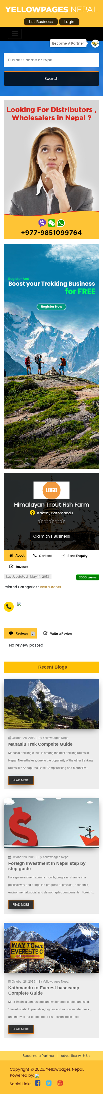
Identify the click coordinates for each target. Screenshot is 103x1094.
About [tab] (20, 555)
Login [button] (69, 22)
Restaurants (50, 586)
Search (51, 78)
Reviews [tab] (25, 633)
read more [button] (21, 780)
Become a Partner (38, 1055)
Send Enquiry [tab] (78, 556)
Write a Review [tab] (61, 634)
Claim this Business (51, 536)
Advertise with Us (75, 1055)
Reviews (22, 567)
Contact (45, 556)
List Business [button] (41, 22)
